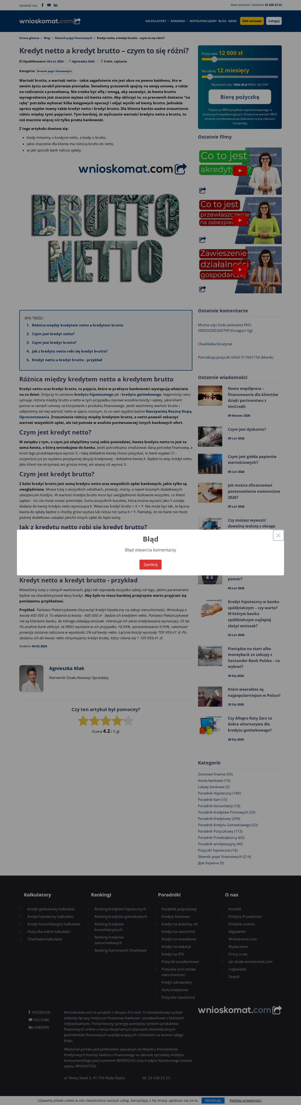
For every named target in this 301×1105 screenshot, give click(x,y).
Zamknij (151, 564)
